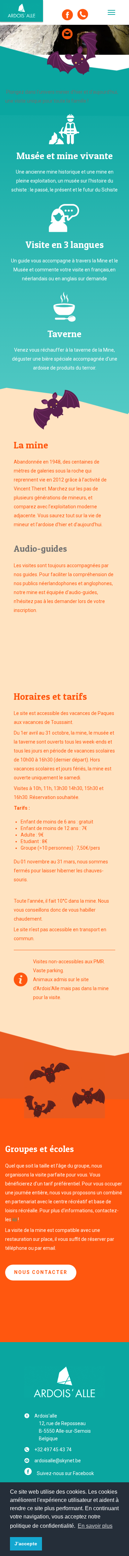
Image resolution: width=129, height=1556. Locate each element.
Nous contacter (40, 1272)
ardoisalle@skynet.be (57, 1460)
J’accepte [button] (25, 1543)
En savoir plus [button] (95, 1526)
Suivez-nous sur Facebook (65, 1473)
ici (14, 1219)
